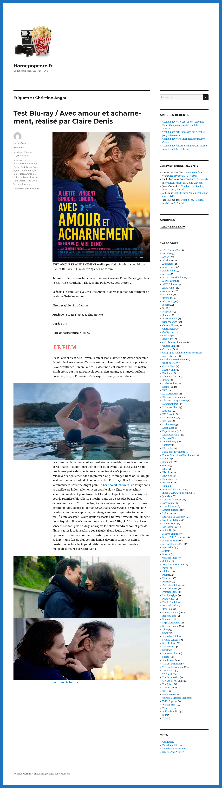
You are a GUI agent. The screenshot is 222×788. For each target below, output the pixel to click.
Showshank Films (171, 636)
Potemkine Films (171, 585)
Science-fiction (170, 626)
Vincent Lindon (21, 184)
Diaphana (167, 373)
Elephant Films (170, 404)
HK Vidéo (167, 475)
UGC (164, 691)
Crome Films (169, 366)
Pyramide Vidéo (170, 605)
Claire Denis (19, 174)
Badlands (167, 298)
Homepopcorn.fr (32, 66)
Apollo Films (168, 270)
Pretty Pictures (169, 588)
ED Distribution (170, 393)
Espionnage (168, 424)
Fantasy (166, 445)
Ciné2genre (168, 332)
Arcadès (166, 274)
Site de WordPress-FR (173, 752)
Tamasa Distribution (173, 667)
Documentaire (169, 376)
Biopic (165, 305)
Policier (166, 578)
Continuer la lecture (65, 682)
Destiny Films (169, 369)
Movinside (167, 547)
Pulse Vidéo (168, 598)
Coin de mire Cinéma (173, 342)
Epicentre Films (170, 407)
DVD (164, 390)
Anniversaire (169, 267)
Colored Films (169, 346)
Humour (166, 486)
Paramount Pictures (172, 564)
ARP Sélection (169, 281)
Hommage (167, 479)
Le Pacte (166, 513)
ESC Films (167, 421)
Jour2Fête (167, 496)
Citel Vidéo (167, 339)
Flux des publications (173, 745)
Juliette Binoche (29, 177)
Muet (165, 551)
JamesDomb (20, 143)
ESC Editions (168, 417)
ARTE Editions (169, 284)
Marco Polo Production (174, 537)
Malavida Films (170, 533)
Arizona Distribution (173, 277)
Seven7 (166, 633)
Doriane (166, 380)
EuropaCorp (168, 428)
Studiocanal (168, 660)
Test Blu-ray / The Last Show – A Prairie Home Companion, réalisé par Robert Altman (183, 125)
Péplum (166, 571)
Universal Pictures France (175, 698)
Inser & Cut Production (174, 489)
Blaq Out (166, 311)
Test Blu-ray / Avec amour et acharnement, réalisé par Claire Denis (77, 117)
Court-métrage (170, 363)
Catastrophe (168, 328)
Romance (167, 619)
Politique (166, 581)
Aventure (167, 291)
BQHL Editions (169, 318)
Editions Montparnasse (174, 400)
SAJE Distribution (171, 622)
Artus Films (168, 287)
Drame (28, 152)
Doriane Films (169, 383)
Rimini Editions (170, 612)
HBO (164, 469)
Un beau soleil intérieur (114, 485)
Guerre (166, 465)
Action (165, 257)
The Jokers (168, 684)
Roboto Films (169, 616)
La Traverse (168, 503)
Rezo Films (168, 609)
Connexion (168, 741)
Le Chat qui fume (171, 510)
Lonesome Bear (170, 527)
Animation (167, 264)
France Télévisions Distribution (178, 455)
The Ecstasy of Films (173, 680)
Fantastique (168, 441)
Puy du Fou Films (171, 602)
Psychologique (21, 155)
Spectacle (167, 650)
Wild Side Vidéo (170, 711)
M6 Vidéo (167, 530)
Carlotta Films (169, 325)
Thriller (166, 687)
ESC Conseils (169, 414)
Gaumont (167, 462)
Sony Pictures (169, 643)
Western (166, 708)
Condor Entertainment (174, 359)
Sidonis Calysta (170, 639)
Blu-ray (33, 163)
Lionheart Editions (172, 520)
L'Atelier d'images (171, 499)
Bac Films (167, 294)
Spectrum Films (170, 653)
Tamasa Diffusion (171, 663)
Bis (164, 308)
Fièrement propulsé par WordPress (52, 773)
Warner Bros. (169, 704)
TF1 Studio (167, 670)
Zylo (164, 718)
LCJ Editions (168, 506)
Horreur (166, 482)
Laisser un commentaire (26, 188)
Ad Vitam (18, 152)
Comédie (166, 349)
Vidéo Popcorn (169, 701)
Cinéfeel (166, 335)
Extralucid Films (170, 434)
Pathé (165, 568)
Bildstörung (168, 301)
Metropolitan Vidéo (172, 544)
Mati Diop (32, 180)
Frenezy (166, 458)
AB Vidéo (167, 253)
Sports (165, 657)
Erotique (166, 410)
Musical (166, 554)
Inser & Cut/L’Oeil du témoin (177, 492)
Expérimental (169, 431)
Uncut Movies (169, 694)
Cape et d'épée (169, 322)
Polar (165, 575)
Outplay (166, 561)
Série (165, 629)
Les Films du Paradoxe (173, 516)
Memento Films (170, 540)
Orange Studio (169, 557)
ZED (164, 715)
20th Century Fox (171, 250)
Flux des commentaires (174, 748)
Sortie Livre (168, 646)
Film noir (167, 448)
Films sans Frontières (173, 451)
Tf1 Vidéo (167, 674)
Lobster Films (169, 523)
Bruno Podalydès (22, 167)
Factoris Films (169, 438)
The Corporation (170, 677)
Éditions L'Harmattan (173, 397)
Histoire (166, 472)
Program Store (169, 592)
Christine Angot (28, 170)
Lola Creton (19, 180)
